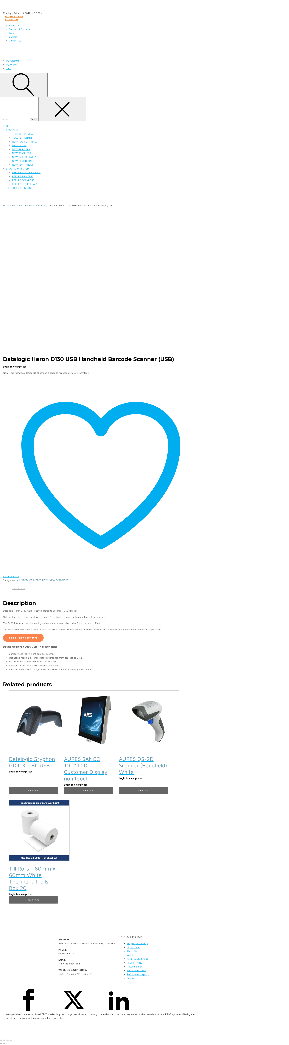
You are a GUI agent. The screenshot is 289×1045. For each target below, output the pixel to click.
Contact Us (15, 40)
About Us (14, 25)
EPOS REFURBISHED (17, 168)
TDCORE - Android (22, 137)
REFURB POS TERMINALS (26, 172)
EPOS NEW (12, 130)
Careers (13, 36)
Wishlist (131, 955)
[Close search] (62, 109)
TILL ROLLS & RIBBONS (19, 188)
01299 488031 (11, 19)
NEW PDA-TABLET (22, 164)
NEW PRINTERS (21, 149)
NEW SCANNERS (21, 153)
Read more (33, 790)
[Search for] (15, 119)
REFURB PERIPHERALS (24, 184)
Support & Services (19, 29)
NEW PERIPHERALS (23, 161)
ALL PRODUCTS (25, 580)
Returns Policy (135, 966)
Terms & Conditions (137, 958)
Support (131, 978)
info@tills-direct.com (14, 17)
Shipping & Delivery (137, 943)
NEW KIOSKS (19, 145)
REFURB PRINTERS (22, 176)
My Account (12, 60)
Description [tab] (18, 588)
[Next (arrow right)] (4, 1043)
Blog (11, 33)
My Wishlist (12, 64)
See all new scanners (23, 637)
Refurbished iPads (136, 970)
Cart (8, 68)
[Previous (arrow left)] (1, 1043)
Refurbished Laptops (138, 974)
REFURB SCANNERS (23, 180)
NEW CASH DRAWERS (24, 157)
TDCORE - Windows (23, 134)
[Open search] (24, 85)
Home (9, 126)
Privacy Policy (134, 962)
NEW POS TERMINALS (24, 141)
